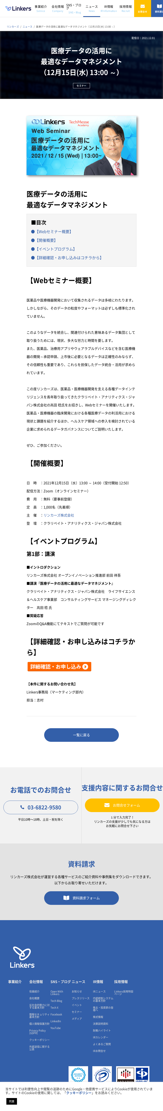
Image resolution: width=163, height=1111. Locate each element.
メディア (77, 1018)
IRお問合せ (99, 1051)
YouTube (56, 1028)
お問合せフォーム (126, 805)
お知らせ (77, 991)
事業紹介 (41, 8)
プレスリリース (81, 998)
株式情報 (98, 1017)
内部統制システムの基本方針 (103, 999)
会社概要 (34, 998)
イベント (77, 1005)
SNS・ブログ (73, 9)
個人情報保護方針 (39, 1023)
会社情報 (58, 8)
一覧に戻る (81, 735)
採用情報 (125, 8)
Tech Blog (56, 1001)
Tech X (54, 1007)
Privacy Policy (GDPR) (37, 1031)
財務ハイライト (102, 1030)
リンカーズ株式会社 (59, 515)
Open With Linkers (57, 992)
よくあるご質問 (102, 1044)
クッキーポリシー (39, 1040)
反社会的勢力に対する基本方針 (39, 1006)
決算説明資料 (100, 1023)
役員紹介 (34, 991)
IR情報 (109, 8)
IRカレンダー (100, 1037)
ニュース (92, 8)
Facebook (56, 1014)
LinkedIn (56, 1021)
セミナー (77, 1012)
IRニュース (99, 991)
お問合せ (142, 12)
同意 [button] (11, 1101)
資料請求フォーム (86, 898)
